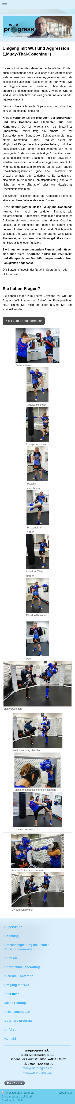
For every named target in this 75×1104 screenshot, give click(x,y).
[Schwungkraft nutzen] (38, 507)
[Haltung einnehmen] (37, 463)
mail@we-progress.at (37, 1068)
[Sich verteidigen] (37, 683)
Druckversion (14, 1092)
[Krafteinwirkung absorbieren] (37, 730)
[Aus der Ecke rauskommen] (37, 851)
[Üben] (37, 638)
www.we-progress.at (37, 1072)
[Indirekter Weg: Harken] (37, 551)
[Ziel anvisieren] (37, 345)
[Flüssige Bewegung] (37, 595)
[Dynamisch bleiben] (38, 889)
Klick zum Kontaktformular (23, 321)
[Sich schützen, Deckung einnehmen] (37, 770)
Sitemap (29, 1092)
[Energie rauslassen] (37, 424)
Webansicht (66, 1092)
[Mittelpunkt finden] (37, 384)
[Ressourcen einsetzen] (37, 809)
